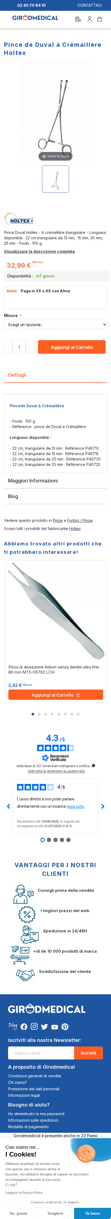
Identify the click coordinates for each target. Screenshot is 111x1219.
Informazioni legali (24, 1095)
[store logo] (35, 20)
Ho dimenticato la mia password (36, 1113)
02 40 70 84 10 (31, 5)
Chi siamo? (17, 1082)
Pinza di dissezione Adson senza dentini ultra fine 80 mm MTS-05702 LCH (53, 669)
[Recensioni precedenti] (8, 806)
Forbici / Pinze (80, 520)
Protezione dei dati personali (34, 1088)
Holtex (75, 528)
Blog (13, 496)
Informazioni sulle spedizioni (33, 1120)
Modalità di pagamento (28, 1126)
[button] (33, 714)
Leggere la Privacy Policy (24, 1193)
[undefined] (93, 765)
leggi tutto (75, 806)
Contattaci (90, 5)
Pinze (58, 520)
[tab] (55, 377)
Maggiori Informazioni (33, 480)
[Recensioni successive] (102, 806)
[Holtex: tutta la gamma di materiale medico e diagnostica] (55, 219)
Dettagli (17, 375)
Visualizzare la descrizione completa (39, 251)
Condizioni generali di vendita (34, 1076)
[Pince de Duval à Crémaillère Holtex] (55, 179)
